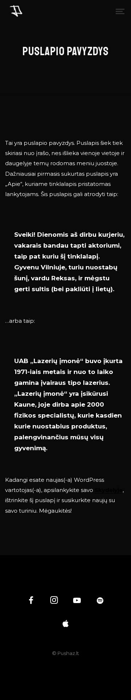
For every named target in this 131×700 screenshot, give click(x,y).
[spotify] (100, 601)
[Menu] (120, 11)
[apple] (65, 624)
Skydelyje (109, 490)
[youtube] (77, 604)
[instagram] (54, 601)
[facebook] (31, 601)
